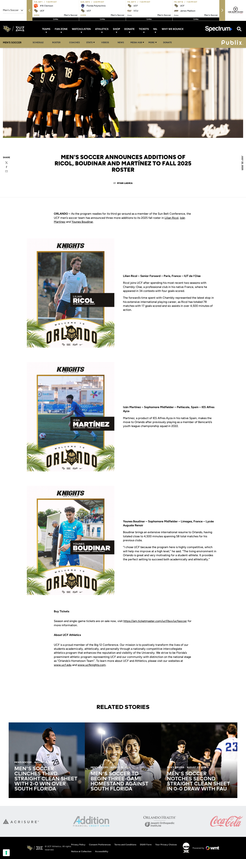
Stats (89, 42)
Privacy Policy (78, 844)
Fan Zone (61, 28)
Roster (56, 42)
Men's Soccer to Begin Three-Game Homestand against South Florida (119, 781)
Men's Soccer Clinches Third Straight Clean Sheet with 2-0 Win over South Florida (45, 779)
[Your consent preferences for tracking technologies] (6, 852)
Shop (116, 28)
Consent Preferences (100, 844)
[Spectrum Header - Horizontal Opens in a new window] (218, 29)
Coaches (74, 42)
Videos (105, 42)
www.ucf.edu (62, 665)
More (151, 42)
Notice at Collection (81, 851)
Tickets (144, 28)
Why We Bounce (173, 28)
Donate (129, 28)
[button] (29, 10)
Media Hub (136, 42)
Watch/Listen (81, 28)
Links (55, 19)
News (121, 42)
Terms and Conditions (125, 844)
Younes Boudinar (82, 221)
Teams (46, 28)
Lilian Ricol (171, 218)
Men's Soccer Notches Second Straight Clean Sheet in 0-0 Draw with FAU (198, 781)
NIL (155, 28)
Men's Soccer (23, 762)
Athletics (102, 28)
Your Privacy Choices (166, 844)
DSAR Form (146, 844)
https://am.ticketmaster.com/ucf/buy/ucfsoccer (155, 621)
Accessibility (101, 851)
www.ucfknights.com (92, 665)
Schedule (38, 42)
